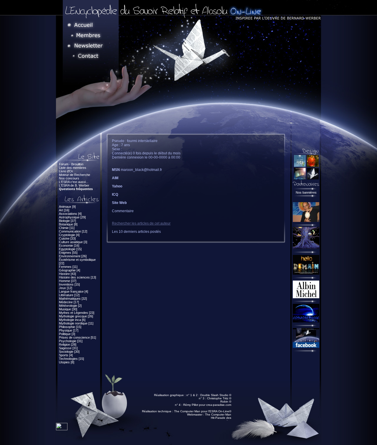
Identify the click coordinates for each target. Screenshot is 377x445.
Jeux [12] (65, 288)
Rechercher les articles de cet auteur (141, 223)
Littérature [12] (69, 295)
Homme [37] (67, 281)
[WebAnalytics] (61, 428)
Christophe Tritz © (219, 398)
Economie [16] (69, 245)
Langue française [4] (73, 291)
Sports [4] (66, 355)
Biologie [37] (67, 220)
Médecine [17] (69, 302)
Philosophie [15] (70, 327)
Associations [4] (70, 213)
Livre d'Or (66, 171)
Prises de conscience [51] (77, 337)
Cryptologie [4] (69, 235)
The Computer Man (218, 414)
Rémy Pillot (190, 404)
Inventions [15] (69, 284)
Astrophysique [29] (72, 217)
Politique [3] (67, 334)
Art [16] (64, 210)
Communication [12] (73, 231)
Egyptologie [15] (70, 249)
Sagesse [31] (68, 348)
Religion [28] (67, 344)
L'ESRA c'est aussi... (73, 182)
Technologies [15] (71, 358)
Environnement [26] (73, 256)
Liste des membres (72, 167)
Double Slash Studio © (215, 395)
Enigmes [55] (68, 252)
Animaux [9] (67, 206)
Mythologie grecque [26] (76, 316)
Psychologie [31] (70, 341)
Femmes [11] (68, 266)
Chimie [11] (67, 228)
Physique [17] (68, 330)
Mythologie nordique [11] (76, 323)
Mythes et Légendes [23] (76, 312)
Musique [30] (68, 309)
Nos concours (69, 178)
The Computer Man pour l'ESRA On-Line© (202, 411)
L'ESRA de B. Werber (74, 185)
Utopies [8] (66, 362)
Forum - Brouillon (71, 164)
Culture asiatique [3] (73, 242)
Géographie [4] (69, 270)
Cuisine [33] (67, 238)
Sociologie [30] (69, 351)
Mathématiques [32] (73, 298)
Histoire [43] (67, 274)
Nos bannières (306, 192)
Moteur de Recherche (74, 175)
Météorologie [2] (70, 305)
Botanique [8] (68, 224)
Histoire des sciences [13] (77, 277)
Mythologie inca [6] (72, 320)
